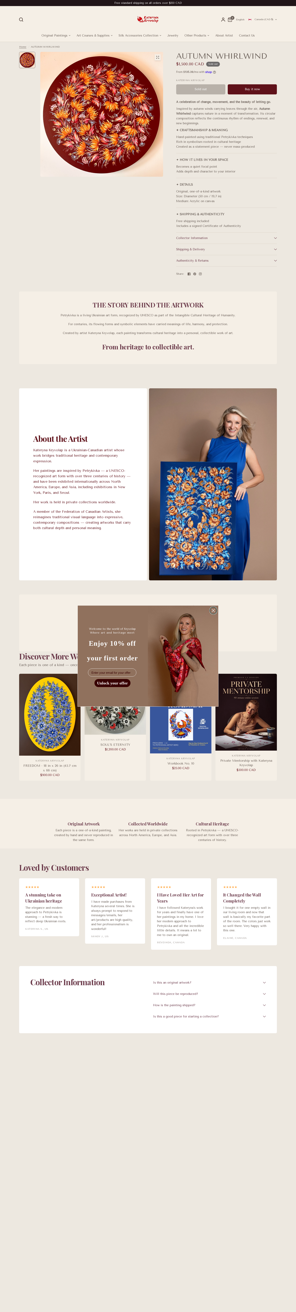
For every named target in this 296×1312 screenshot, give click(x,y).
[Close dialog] (213, 610)
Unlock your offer (112, 683)
